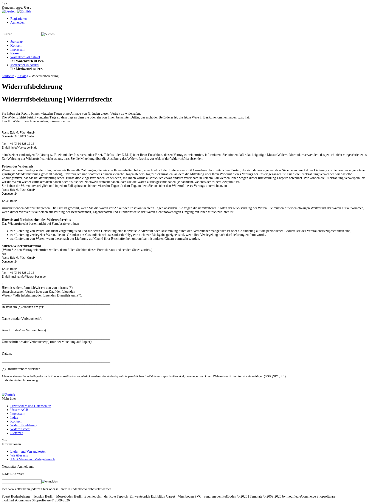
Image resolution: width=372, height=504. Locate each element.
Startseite (16, 41)
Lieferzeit (16, 433)
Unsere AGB (19, 410)
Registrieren (18, 18)
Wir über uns (19, 455)
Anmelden (17, 22)
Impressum (17, 49)
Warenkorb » (25, 57)
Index (14, 417)
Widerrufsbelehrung (23, 425)
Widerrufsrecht (20, 429)
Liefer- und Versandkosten (28, 451)
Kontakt (15, 45)
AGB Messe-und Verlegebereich (32, 459)
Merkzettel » (24, 65)
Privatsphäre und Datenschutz (30, 406)
